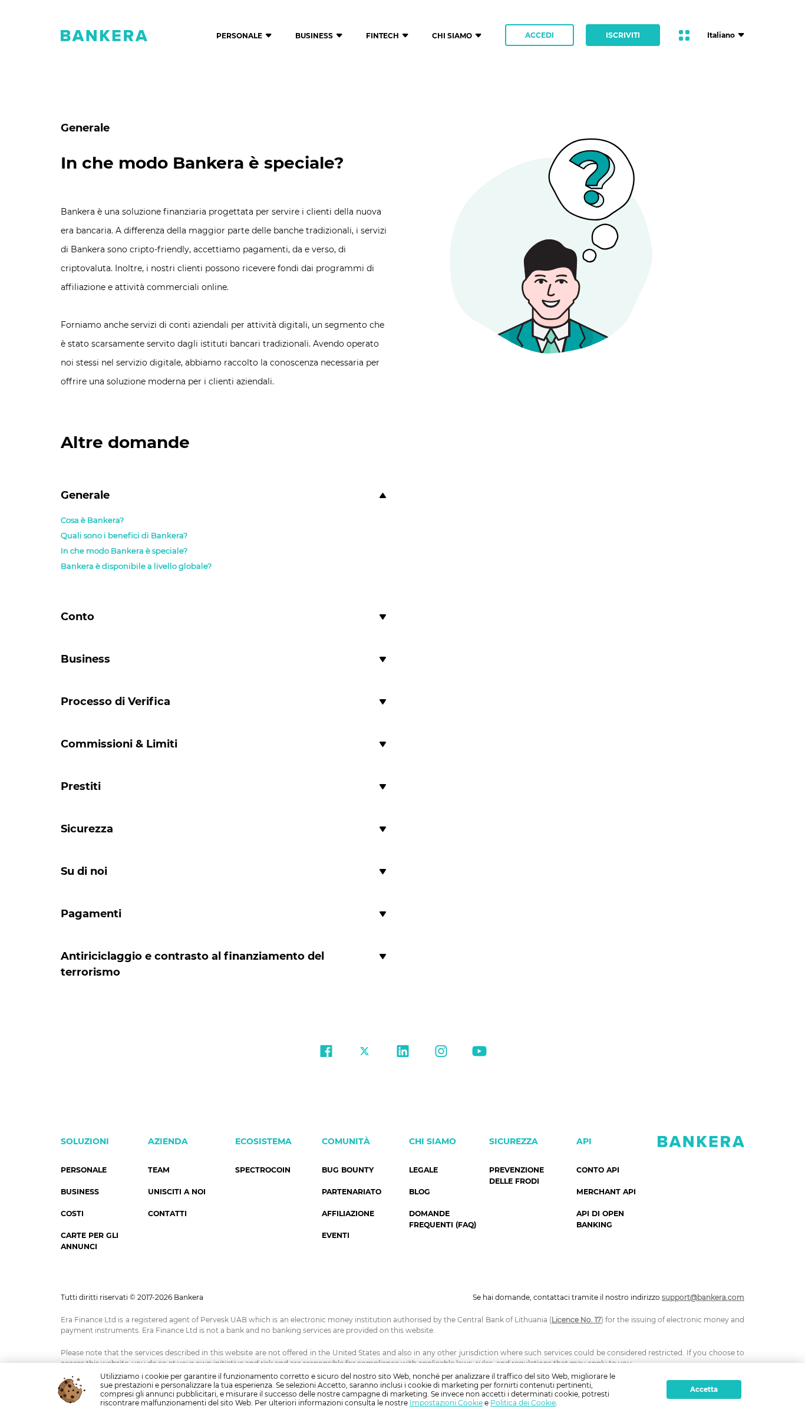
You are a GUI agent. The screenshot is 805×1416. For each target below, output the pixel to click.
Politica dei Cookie (523, 1402)
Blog (419, 1191)
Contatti (167, 1213)
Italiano (721, 35)
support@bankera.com (703, 1297)
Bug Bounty (348, 1169)
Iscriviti (623, 35)
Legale (423, 1169)
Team (159, 1169)
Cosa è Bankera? (92, 520)
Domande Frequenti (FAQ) (442, 1219)
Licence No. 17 (576, 1319)
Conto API (597, 1169)
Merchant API (606, 1191)
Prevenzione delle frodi (516, 1175)
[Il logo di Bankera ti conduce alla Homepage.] (104, 35)
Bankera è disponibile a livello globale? (136, 566)
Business (80, 1191)
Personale (84, 1169)
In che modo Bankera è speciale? (124, 550)
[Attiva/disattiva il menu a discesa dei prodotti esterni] (684, 35)
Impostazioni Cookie (446, 1402)
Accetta (704, 1389)
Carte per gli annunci (89, 1241)
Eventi (335, 1235)
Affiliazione (348, 1213)
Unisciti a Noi (177, 1191)
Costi (72, 1213)
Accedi (539, 35)
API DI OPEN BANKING (600, 1219)
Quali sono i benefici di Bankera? (124, 535)
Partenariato (351, 1191)
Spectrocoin (263, 1169)
